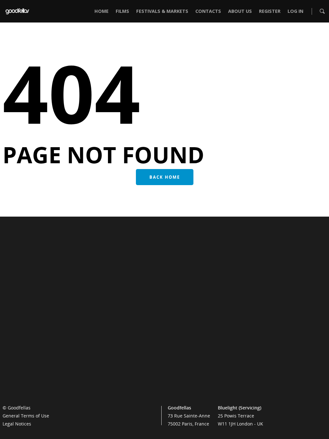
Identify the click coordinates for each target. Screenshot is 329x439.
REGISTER (269, 11)
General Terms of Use (26, 416)
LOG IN (295, 11)
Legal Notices (17, 424)
